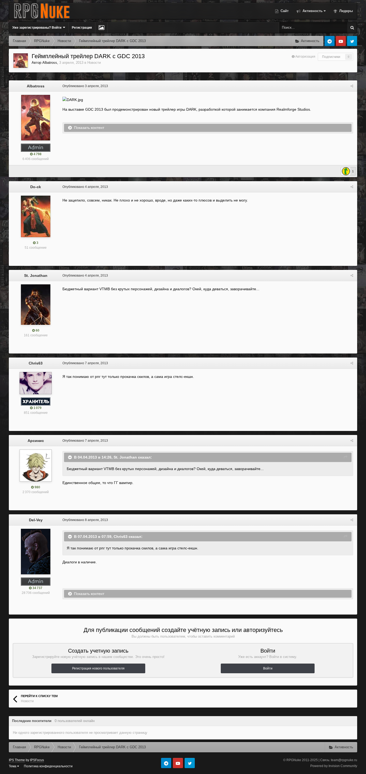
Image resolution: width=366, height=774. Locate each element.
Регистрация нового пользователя (98, 668)
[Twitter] (352, 41)
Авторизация (305, 56)
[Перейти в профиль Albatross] (20, 60)
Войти (267, 668)
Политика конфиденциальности (48, 766)
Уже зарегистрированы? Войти (37, 27)
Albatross (49, 63)
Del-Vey (36, 520)
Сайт (284, 11)
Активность (312, 11)
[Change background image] (101, 27)
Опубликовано (85, 86)
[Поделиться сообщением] (351, 86)
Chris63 (36, 363)
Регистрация (82, 27)
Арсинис (36, 440)
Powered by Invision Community (333, 766)
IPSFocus (37, 760)
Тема (13, 766)
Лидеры (345, 11)
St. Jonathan (35, 275)
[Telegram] (329, 41)
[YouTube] (341, 41)
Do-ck (35, 187)
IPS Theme (17, 760)
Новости (94, 63)
